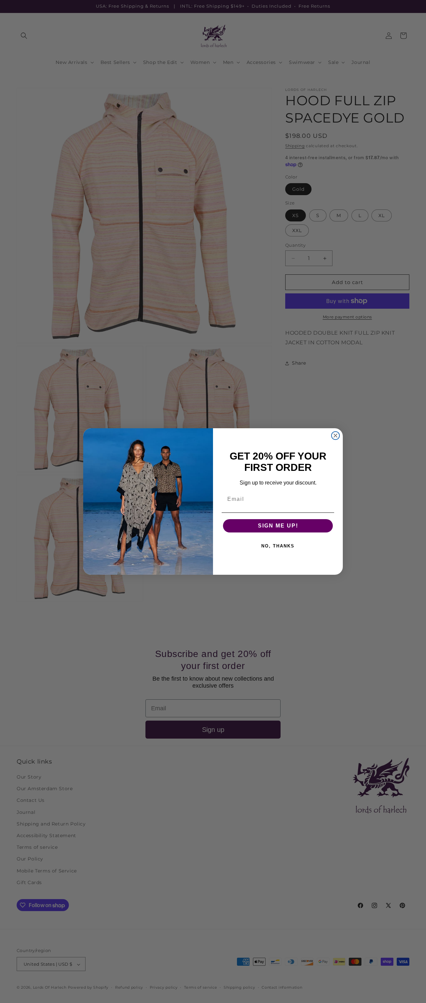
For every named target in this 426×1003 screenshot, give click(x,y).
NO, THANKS (278, 545)
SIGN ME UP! (278, 525)
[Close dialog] (335, 436)
